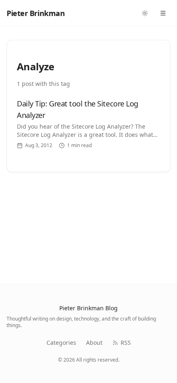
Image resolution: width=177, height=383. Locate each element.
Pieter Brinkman (36, 13)
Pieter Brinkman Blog (88, 308)
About (94, 342)
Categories (61, 342)
